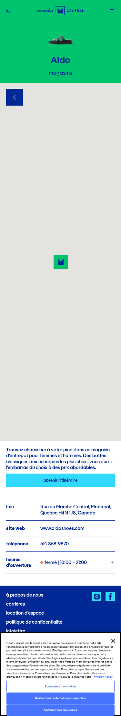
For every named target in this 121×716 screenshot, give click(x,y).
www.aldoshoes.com (62, 528)
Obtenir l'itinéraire (60, 480)
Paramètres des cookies (60, 686)
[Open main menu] (112, 11)
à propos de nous (24, 595)
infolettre (15, 631)
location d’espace (25, 613)
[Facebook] (110, 596)
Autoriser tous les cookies (60, 709)
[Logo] (60, 10)
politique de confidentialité (34, 622)
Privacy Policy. (103, 676)
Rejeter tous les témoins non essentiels (60, 698)
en (8, 10)
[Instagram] (97, 596)
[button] (60, 261)
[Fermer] (113, 641)
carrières (15, 604)
